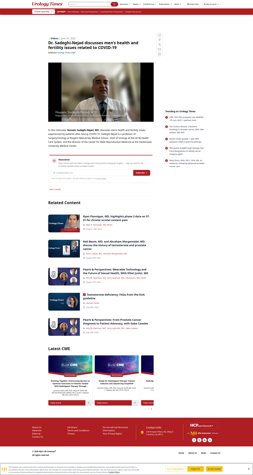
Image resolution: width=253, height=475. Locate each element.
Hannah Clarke (92, 303)
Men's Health (55, 189)
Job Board (72, 427)
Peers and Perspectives (89, 12)
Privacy (71, 433)
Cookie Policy (114, 472)
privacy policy (101, 178)
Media (135, 4)
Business (124, 4)
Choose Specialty (41, 11)
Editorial (36, 433)
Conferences (148, 4)
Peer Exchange (73, 12)
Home (181, 453)
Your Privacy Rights (112, 433)
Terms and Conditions (78, 430)
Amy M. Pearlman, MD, (96, 278)
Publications (164, 4)
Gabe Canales (132, 328)
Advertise (37, 430)
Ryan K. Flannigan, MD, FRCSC (99, 225)
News (203, 453)
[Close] (249, 469)
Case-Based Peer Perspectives (111, 12)
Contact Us (37, 436)
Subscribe (140, 173)
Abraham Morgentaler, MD (115, 253)
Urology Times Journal (133, 12)
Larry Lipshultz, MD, (116, 278)
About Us (36, 427)
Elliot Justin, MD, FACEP (136, 278)
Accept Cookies (214, 469)
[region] (126, 469)
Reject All (195, 469)
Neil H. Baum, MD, (94, 253)
